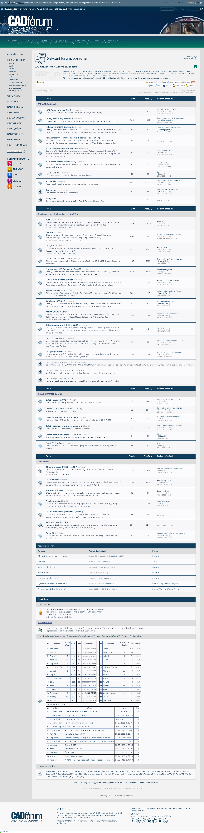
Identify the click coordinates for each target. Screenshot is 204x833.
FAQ (152, 85)
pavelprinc (123, 771)
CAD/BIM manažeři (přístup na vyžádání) (64, 511)
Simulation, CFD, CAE (55, 301)
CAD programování (54, 351)
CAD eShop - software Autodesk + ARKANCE (66, 370)
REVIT (15, 175)
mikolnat (109, 771)
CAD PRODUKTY (15, 134)
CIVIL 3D (17, 180)
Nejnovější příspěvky (157, 82)
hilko (69, 617)
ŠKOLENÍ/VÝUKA (16, 118)
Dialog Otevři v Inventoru (76, 715)
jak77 (168, 774)
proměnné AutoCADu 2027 (100, 43)
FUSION (16, 186)
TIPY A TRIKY (13, 96)
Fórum (42, 82)
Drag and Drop (163, 491)
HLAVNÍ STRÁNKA (16, 54)
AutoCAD (50, 220)
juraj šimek (134, 774)
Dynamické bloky (64, 227)
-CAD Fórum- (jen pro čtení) (58, 110)
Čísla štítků (69, 752)
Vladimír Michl (163, 111)
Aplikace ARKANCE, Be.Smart (59, 127)
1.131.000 (44, 41)
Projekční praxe (53, 501)
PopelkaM (54, 663)
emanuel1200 (56, 667)
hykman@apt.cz (164, 130)
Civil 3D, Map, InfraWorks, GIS (59, 258)
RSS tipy (190, 57)
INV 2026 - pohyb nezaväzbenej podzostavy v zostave (89, 760)
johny (105, 649)
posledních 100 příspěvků (18, 85)
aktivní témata (14, 80)
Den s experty (52, 190)
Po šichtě (50, 533)
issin (105, 663)
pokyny (11, 63)
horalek (53, 660)
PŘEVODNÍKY (14, 112)
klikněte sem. (78, 9)
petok (64, 771)
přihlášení (12, 69)
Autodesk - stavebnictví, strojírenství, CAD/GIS (58, 214)
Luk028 (160, 401)
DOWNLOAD (13, 101)
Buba (105, 697)
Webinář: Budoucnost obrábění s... (170, 340)
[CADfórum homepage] (30, 22)
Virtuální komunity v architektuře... (169, 469)
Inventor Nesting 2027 (48, 578)
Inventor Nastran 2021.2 (166, 302)
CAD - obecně (43, 461)
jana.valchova (94, 774)
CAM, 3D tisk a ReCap (55, 338)
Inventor (49, 232)
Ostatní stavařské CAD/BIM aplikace (62, 417)
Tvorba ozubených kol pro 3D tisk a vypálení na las (87, 738)
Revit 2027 (108, 41)
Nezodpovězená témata (180, 82)
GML (159, 444)
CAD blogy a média (16, 91)
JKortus (53, 700)
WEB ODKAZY (14, 139)
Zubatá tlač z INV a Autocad (77, 726)
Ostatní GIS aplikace (55, 443)
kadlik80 (54, 776)
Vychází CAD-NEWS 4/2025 (167, 109)
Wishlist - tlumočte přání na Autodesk (63, 148)
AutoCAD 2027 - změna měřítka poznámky (84, 730)
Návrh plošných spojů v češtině (79, 723)
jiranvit (179, 771)
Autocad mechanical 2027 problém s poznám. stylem (89, 741)
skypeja (53, 745)
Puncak (147, 774)
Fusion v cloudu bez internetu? (52, 589)
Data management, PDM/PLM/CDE (62, 325)
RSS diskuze (188, 59)
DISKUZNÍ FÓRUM (16, 60)
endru (167, 771)
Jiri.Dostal (161, 436)
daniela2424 (77, 771)
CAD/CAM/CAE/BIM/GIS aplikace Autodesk (66, 362)
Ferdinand (162, 493)
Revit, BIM (50, 245)
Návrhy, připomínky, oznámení (59, 119)
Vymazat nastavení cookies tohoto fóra (122, 783)
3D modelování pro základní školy (61, 162)
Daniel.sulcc (63, 774)
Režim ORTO (70, 745)
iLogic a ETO (77, 240)
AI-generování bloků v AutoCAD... (169, 181)
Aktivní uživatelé (45, 623)
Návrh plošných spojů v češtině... (169, 408)
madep (106, 578)
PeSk (178, 774)
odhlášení (12, 71)
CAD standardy (64, 474)
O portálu (87, 818)
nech (158, 774)
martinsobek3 (140, 771)
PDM (159, 434)
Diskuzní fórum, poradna (66, 58)
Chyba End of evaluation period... (169, 234)
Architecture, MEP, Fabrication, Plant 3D (63, 269)
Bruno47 (161, 152)
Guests (160, 174)
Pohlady (160, 221)
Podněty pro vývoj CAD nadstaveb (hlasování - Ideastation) (73, 138)
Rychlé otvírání (162, 247)
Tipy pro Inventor (163, 150)
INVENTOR (17, 169)
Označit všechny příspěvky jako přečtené (90, 783)
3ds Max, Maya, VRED (55, 312)
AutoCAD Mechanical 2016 (167, 189)
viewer (159, 327)
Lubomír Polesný (111, 667)
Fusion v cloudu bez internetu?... (169, 280)
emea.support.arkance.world (160, 78)
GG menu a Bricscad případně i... (170, 417)
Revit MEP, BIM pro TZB (66, 253)
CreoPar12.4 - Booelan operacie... (169, 352)
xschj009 (78, 774)
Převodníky (70, 43)
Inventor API (43, 572)
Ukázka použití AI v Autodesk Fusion (81, 712)
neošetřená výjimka (164, 270)
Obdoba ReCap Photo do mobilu (170, 425)
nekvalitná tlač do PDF (75, 734)
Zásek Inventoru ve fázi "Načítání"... (170, 128)
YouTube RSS (163, 183)
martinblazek (94, 771)
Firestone (161, 482)
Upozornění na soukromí (148, 783)
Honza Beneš (108, 567)
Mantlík (106, 671)
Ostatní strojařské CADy (56, 400)
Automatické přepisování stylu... (169, 291)
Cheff (52, 682)
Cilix (104, 573)
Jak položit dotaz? (188, 91)
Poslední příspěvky (46, 546)
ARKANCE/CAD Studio (47, 104)
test (158, 172)
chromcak (119, 774)
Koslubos (54, 649)
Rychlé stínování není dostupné (52, 584)
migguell (156, 771)
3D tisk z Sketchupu (164, 162)
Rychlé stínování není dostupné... (169, 259)
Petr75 (53, 652)
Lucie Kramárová (164, 120)
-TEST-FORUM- (52, 173)
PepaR (160, 471)
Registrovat (180, 85)
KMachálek (162, 261)
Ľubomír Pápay (57, 678)
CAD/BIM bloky (15, 107)
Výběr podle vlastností (48, 567)
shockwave (162, 164)
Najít (160, 85)
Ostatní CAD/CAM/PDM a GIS (50, 394)
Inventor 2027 (93, 41)
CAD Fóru (191, 73)
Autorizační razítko (164, 502)
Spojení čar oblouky (74, 749)
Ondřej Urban (163, 329)
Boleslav (53, 689)
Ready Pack (51, 198)
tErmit (77, 776)
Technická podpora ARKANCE (59, 378)
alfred (105, 689)
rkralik (66, 776)
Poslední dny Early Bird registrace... (170, 118)
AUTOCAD (17, 163)
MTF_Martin (162, 354)
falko (107, 774)
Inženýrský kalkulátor (22, 43)
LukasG (53, 671)
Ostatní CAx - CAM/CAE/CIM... (59, 408)
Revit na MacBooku (164, 480)
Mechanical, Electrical (56, 290)
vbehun (106, 678)
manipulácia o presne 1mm (167, 314)
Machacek (108, 700)
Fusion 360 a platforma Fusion (59, 280)
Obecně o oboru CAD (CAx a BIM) (61, 467)
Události (168, 85)
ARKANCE (134, 808)
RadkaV (53, 656)
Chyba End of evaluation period (52, 556)
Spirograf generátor (38, 43)
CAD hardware (52, 479)
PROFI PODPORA (16, 145)
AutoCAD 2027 (79, 41)
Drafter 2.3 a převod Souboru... (169, 399)
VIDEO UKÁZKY (15, 123)
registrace (12, 66)
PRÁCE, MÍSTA (14, 128)
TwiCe (188, 774)
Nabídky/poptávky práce (57, 522)
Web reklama (79, 821)
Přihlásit (191, 85)
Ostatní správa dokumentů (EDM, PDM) (63, 435)
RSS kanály (51, 181)
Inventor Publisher (65, 240)
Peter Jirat (107, 652)
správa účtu (13, 74)
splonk (160, 223)
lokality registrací (15, 88)
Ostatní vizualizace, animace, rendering (64, 426)
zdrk (159, 419)
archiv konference (15, 82)
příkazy (85, 43)
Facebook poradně (103, 75)
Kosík (160, 272)
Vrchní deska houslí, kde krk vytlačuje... (171, 534)
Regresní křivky (54, 43)
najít (10, 77)
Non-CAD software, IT (56, 490)
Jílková (160, 446)
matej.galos (51, 771)
